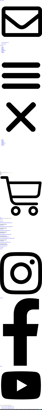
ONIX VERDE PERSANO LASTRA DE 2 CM (7, 238)
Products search (2, 172)
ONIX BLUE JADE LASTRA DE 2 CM (6, 222)
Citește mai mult (3, 224)
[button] (21, 96)
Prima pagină (1, 218)
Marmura (3, 141)
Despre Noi (3, 144)
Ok (39, 409)
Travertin (3, 49)
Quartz (2, 143)
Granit (2, 48)
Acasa (2, 46)
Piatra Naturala (3, 50)
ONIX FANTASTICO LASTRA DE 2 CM (6, 226)
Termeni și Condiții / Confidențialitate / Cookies (8, 406)
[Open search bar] (0, 171)
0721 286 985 (2, 247)
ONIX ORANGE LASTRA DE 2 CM (5, 234)
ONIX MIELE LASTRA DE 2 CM (5, 230)
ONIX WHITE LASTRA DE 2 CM (5, 242)
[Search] (0, 173)
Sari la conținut (2, 0)
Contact (3, 52)
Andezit (3, 47)
